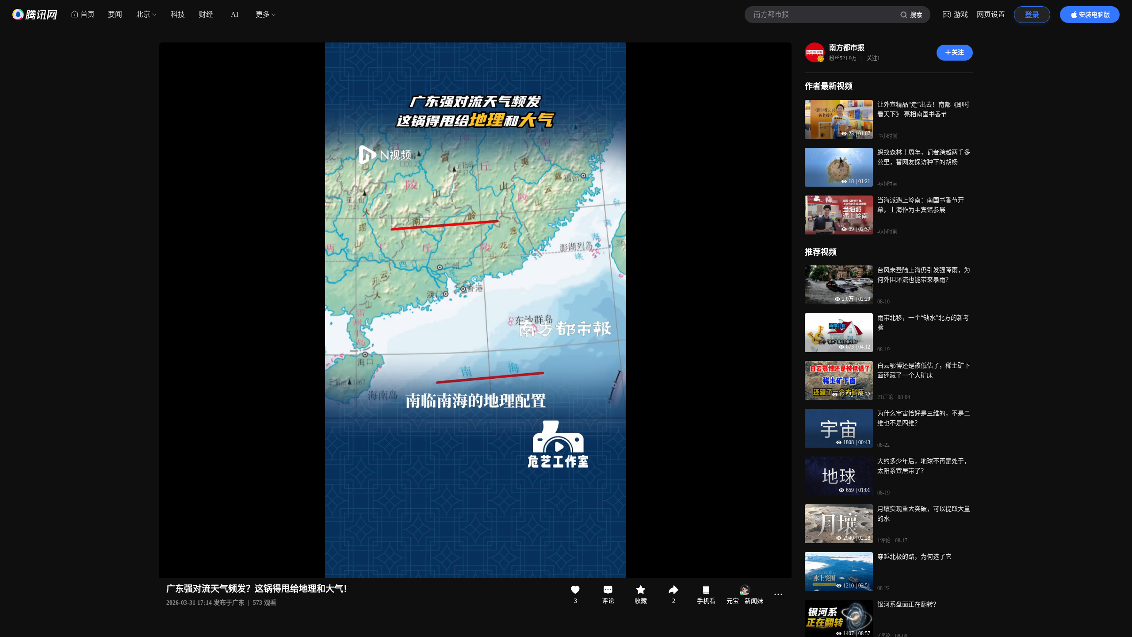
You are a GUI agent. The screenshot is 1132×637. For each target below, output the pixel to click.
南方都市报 (846, 47)
